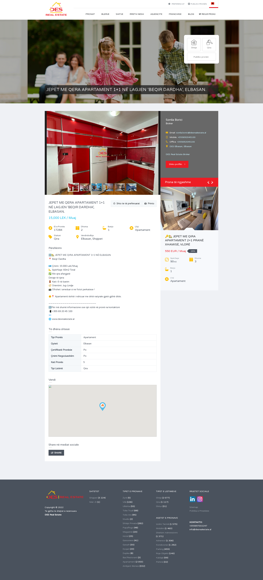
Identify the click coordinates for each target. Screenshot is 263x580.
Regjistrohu (209, 14)
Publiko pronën (199, 4)
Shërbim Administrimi (167, 532)
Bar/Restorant (130, 557)
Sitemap (193, 507)
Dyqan (126, 549)
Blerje (105, 14)
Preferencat (177, 4)
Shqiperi (93, 497)
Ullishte (126, 506)
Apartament (129, 561)
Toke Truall (128, 510)
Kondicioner (162, 545)
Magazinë (128, 532)
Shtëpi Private (130, 523)
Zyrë (125, 497)
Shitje (119, 14)
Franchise (175, 14)
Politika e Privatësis (199, 511)
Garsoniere (128, 540)
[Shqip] (214, 3)
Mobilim (160, 528)
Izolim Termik (162, 524)
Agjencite (156, 14)
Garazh (126, 544)
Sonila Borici (174, 119)
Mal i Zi (93, 502)
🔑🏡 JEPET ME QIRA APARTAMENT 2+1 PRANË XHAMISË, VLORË (184, 240)
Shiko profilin (175, 164)
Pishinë (159, 562)
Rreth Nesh (137, 14)
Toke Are (127, 515)
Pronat (90, 14)
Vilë (124, 502)
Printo (150, 203)
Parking (160, 549)
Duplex (126, 553)
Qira (158, 502)
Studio (126, 519)
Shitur (159, 506)
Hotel (125, 536)
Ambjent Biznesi (131, 566)
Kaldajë (159, 557)
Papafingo (128, 527)
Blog (191, 14)
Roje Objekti (162, 553)
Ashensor (160, 540)
